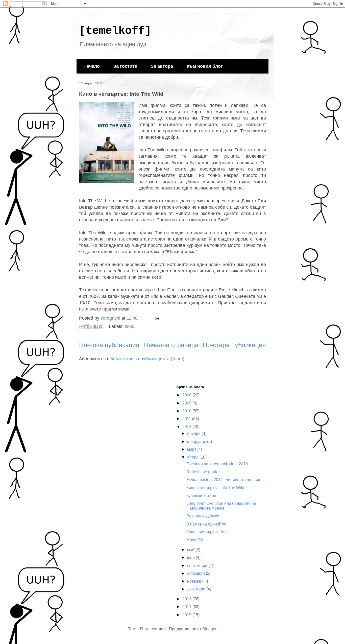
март (192, 449)
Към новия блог (205, 66)
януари (194, 433)
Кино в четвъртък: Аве (207, 532)
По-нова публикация (109, 344)
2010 (187, 411)
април (193, 457)
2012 (187, 426)
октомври (196, 573)
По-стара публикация (234, 344)
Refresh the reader (203, 472)
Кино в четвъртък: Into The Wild (215, 488)
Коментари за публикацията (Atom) (147, 358)
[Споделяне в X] (90, 326)
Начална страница (171, 344)
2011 (187, 419)
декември (196, 589)
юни (191, 557)
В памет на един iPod (206, 524)
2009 (187, 403)
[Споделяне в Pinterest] (100, 326)
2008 (187, 395)
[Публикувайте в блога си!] (86, 326)
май (191, 549)
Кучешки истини (201, 495)
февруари (197, 441)
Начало (91, 66)
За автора (162, 66)
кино (129, 326)
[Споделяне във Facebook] (95, 326)
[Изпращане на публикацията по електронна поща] (156, 318)
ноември (196, 581)
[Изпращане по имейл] (81, 326)
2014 (187, 607)
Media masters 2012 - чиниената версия (223, 480)
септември (197, 565)
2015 (187, 615)
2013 (187, 599)
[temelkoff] (115, 31)
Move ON (194, 540)
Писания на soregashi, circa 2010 (217, 464)
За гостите (125, 66)
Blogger (209, 629)
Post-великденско (202, 516)
